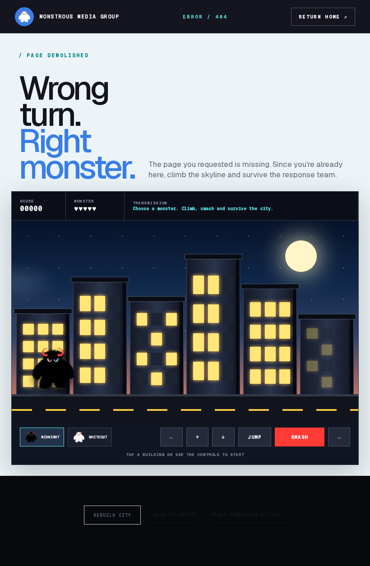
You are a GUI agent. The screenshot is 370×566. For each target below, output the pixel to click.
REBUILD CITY (112, 515)
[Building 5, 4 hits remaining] (270, 342)
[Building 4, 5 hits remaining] (213, 328)
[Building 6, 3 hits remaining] (327, 358)
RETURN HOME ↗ (323, 17)
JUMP (255, 437)
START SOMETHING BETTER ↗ (248, 515)
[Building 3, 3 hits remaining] (156, 349)
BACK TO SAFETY (175, 515)
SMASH (299, 437)
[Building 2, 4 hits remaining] (100, 339)
